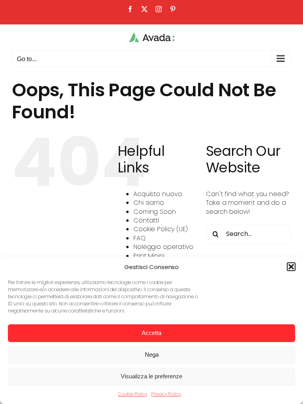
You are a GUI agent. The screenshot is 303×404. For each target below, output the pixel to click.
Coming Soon (154, 211)
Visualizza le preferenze (151, 376)
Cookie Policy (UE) (160, 229)
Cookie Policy (132, 394)
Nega (152, 354)
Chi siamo (148, 202)
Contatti (146, 220)
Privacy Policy (166, 394)
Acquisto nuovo (157, 193)
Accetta (151, 332)
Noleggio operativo (163, 246)
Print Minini (149, 255)
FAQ (139, 238)
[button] (291, 267)
